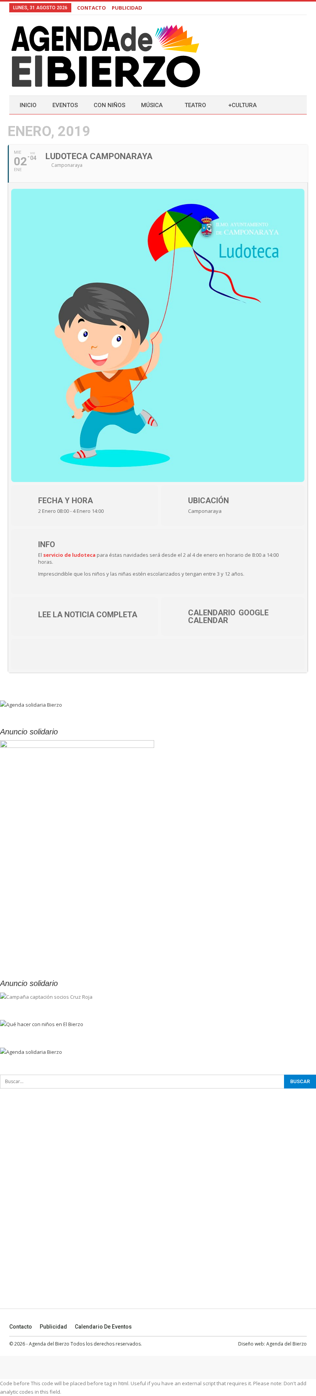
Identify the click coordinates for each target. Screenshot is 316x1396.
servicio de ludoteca (69, 554)
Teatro (195, 105)
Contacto (20, 1327)
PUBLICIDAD (127, 7)
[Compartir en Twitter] (51, 654)
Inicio (28, 105)
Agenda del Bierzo (286, 1344)
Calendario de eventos (103, 1327)
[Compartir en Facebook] (28, 654)
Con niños (109, 105)
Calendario (211, 612)
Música (152, 105)
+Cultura (242, 105)
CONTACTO (91, 7)
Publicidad (53, 1327)
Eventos (65, 105)
